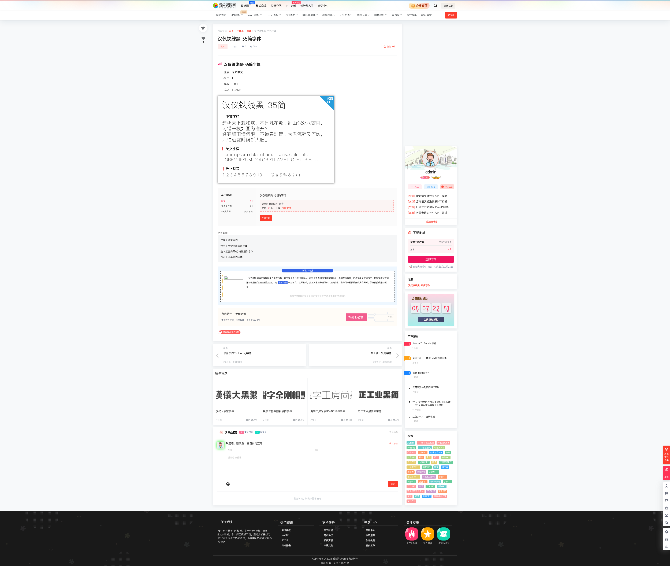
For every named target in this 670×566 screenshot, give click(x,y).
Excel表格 (272, 15)
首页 (231, 30)
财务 (409, 496)
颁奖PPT (427, 496)
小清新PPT (424, 462)
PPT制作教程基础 (426, 442)
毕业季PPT (433, 471)
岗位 (434, 462)
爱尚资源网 (338, 558)
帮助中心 (323, 6)
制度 (421, 457)
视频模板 (327, 15)
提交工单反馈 (445, 266)
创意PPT (411, 457)
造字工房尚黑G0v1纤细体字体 (237, 251)
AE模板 (410, 442)
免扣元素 (362, 15)
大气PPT (411, 462)
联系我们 (282, 282)
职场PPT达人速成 (415, 491)
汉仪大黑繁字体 (229, 240)
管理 (421, 486)
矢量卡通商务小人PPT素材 (427, 212)
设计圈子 (246, 4)
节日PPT (431, 491)
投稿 (452, 14)
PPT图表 (345, 15)
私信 (433, 186)
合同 (428, 457)
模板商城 (261, 6)
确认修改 (393, 443)
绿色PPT (442, 486)
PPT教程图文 (425, 447)
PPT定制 (291, 4)
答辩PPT (447, 481)
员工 (436, 457)
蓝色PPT (442, 491)
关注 (417, 186)
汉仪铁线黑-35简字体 (419, 285)
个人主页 (449, 186)
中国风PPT (439, 447)
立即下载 (266, 218)
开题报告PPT (413, 466)
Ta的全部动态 (431, 221)
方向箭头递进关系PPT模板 (427, 201)
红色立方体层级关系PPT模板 (429, 207)
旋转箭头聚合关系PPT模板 (427, 196)
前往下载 (391, 46)
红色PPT (430, 486)
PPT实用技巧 (443, 442)
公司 (448, 452)
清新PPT (411, 481)
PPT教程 (411, 447)
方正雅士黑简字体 (381, 353)
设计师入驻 (307, 6)
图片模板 (379, 15)
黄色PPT (411, 501)
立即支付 (286, 208)
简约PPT (411, 486)
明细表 (410, 471)
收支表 (445, 466)
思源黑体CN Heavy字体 (237, 353)
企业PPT (423, 452)
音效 (417, 496)
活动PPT (442, 476)
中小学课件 (308, 15)
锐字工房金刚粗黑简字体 (234, 245)
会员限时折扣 (431, 319)
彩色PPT (427, 466)
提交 (393, 484)
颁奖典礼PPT (440, 496)
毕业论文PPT (429, 476)
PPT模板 (238, 13)
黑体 (249, 30)
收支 (436, 466)
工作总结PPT (446, 462)
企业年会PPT (436, 452)
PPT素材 (290, 15)
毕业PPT (421, 471)
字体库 (396, 15)
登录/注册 (448, 5)
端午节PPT (435, 481)
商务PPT (446, 457)
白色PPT (423, 481)
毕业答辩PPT (413, 476)
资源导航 (276, 6)
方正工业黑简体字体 (232, 257)
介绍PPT (411, 452)
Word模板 (254, 15)
